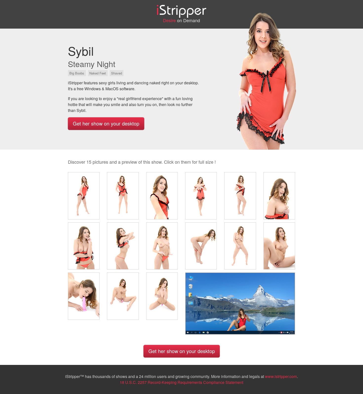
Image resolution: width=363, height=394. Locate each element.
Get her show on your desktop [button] (106, 123)
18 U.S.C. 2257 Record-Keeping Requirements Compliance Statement (181, 382)
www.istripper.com (281, 376)
